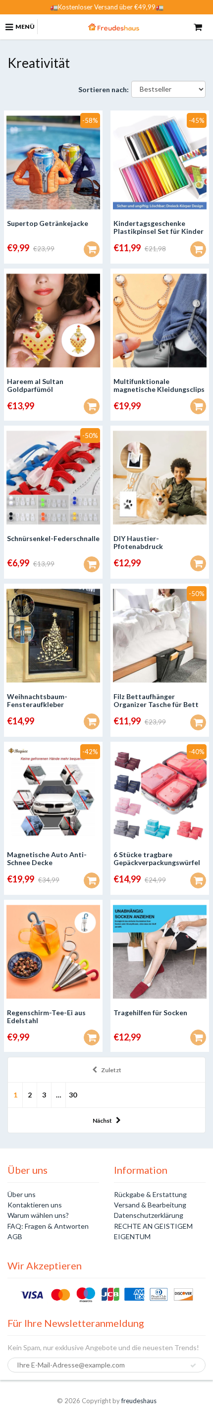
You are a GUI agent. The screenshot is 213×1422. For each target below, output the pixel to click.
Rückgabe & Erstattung (150, 1194)
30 (73, 1095)
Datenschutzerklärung (148, 1215)
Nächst (102, 1120)
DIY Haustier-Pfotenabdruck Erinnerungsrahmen (145, 546)
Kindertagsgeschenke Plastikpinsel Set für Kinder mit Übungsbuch (158, 231)
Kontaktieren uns (34, 1205)
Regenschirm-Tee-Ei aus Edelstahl (46, 1016)
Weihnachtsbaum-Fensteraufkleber (37, 700)
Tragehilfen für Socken (150, 1012)
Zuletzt (111, 1070)
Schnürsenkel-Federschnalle (53, 538)
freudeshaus (139, 1401)
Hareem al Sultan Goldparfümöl (35, 385)
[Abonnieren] (193, 1365)
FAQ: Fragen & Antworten (48, 1226)
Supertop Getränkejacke (47, 223)
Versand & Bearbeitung (150, 1205)
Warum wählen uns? (38, 1215)
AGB (14, 1236)
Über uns (21, 1194)
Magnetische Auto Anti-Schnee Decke (47, 858)
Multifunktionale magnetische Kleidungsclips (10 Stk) (159, 389)
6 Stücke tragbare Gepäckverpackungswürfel (156, 858)
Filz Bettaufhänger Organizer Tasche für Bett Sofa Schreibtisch (156, 704)
